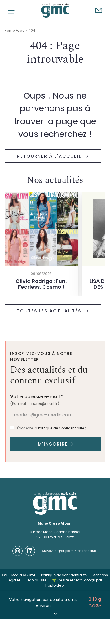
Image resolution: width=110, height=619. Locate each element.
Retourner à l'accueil (50, 156)
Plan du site (36, 580)
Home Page (14, 30)
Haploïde (53, 585)
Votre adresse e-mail (36, 396)
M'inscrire (53, 444)
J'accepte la (51, 428)
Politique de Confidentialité (61, 428)
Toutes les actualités (50, 311)
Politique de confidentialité (64, 575)
